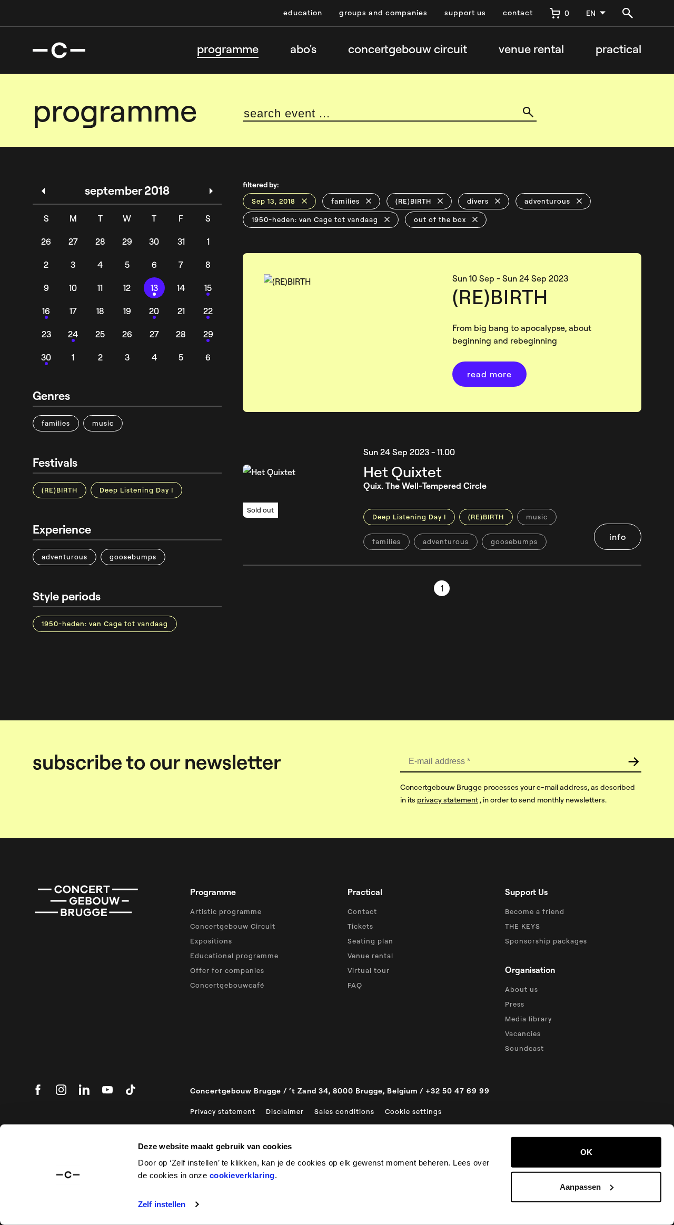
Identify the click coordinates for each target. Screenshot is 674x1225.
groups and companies (383, 12)
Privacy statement (222, 1111)
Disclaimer (285, 1111)
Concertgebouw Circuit (232, 926)
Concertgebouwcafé (227, 985)
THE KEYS (522, 926)
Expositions (211, 941)
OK (586, 1152)
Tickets (360, 926)
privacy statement (447, 800)
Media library (528, 1019)
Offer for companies (227, 970)
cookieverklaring (242, 1175)
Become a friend (534, 911)
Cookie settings (413, 1111)
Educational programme (234, 955)
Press (514, 1004)
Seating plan (370, 941)
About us (521, 989)
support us (465, 12)
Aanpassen (580, 1186)
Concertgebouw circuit (407, 49)
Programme (228, 49)
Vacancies (523, 1033)
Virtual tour (369, 970)
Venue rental (531, 49)
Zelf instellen (161, 1204)
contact (518, 12)
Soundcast (524, 1048)
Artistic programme (226, 911)
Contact (362, 911)
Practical (618, 49)
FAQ (355, 985)
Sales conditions (344, 1111)
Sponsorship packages (546, 941)
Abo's (303, 49)
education (302, 12)
